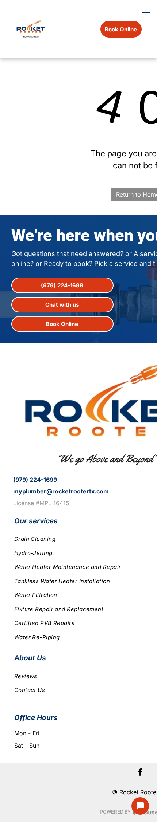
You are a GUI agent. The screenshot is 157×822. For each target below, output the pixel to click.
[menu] (146, 15)
